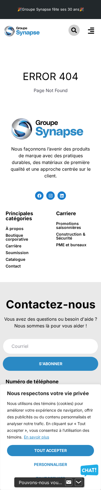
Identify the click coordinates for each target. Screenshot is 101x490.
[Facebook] (39, 195)
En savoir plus (36, 437)
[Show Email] (68, 482)
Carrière (13, 245)
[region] (50, 437)
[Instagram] (50, 195)
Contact (13, 266)
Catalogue (15, 259)
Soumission (17, 252)
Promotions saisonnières (68, 225)
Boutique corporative (17, 237)
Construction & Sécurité (70, 236)
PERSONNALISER (50, 464)
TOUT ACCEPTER (50, 450)
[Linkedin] (62, 195)
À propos (15, 228)
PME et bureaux (71, 244)
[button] (91, 31)
